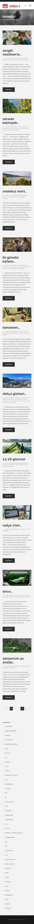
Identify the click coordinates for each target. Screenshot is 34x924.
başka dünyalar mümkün (20, 195)
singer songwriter (9, 864)
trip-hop (21, 196)
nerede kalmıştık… (11, 121)
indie (6, 806)
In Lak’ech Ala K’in (9, 802)
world (8, 268)
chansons (7, 762)
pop (6, 846)
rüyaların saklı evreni (19, 401)
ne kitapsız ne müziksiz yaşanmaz (13, 833)
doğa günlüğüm (9, 784)
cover (6, 779)
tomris (6, 886)
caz (6, 757)
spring (6, 873)
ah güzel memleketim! (11, 58)
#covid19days (8, 726)
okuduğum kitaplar (21, 399)
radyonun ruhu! (16, 60)
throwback (8, 881)
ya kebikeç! (25, 60)
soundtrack (8, 868)
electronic (6, 196)
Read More (8, 89)
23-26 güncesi (14, 459)
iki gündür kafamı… (11, 259)
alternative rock (9, 739)
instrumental (8, 810)
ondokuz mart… (15, 191)
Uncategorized (9, 895)
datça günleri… (14, 394)
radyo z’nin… (12, 525)
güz (6, 797)
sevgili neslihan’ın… (12, 52)
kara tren (7, 828)
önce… (8, 591)
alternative (8, 195)
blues (6, 748)
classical (7, 771)
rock (4, 130)
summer (7, 877)
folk (9, 267)
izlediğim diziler (13, 128)
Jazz (9, 60)
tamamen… (11, 327)
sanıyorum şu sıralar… (13, 660)
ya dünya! (9, 130)
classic (7, 766)
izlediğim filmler (9, 819)
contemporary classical (11, 775)
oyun (6, 841)
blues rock (8, 753)
